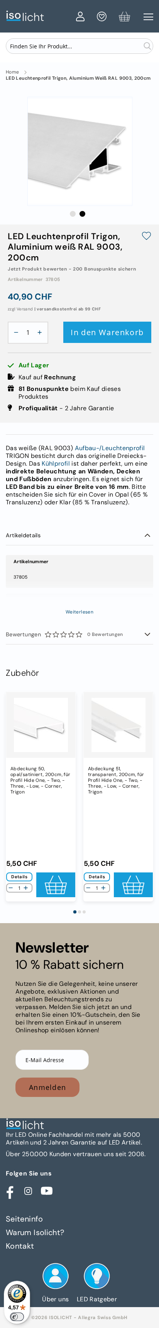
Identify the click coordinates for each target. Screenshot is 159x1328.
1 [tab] (74, 911)
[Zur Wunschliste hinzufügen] (146, 236)
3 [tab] (84, 911)
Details (19, 877)
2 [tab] (79, 911)
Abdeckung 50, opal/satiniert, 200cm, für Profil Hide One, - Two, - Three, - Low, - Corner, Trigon (40, 780)
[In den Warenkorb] (55, 884)
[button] (73, 214)
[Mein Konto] (80, 18)
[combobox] (79, 46)
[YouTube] (46, 1191)
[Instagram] (28, 1191)
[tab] (79, 535)
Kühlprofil (56, 463)
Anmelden (47, 1087)
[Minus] (14, 333)
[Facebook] (9, 1191)
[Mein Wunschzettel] (102, 18)
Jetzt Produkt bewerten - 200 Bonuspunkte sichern (72, 269)
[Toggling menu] (148, 17)
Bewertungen (64, 634)
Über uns (55, 1299)
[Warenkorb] (124, 18)
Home (12, 72)
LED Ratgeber (97, 1299)
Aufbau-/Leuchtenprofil (110, 448)
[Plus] (41, 333)
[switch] (17, 1317)
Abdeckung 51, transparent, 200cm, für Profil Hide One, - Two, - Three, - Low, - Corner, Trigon (116, 780)
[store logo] (39, 16)
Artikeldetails (23, 535)
